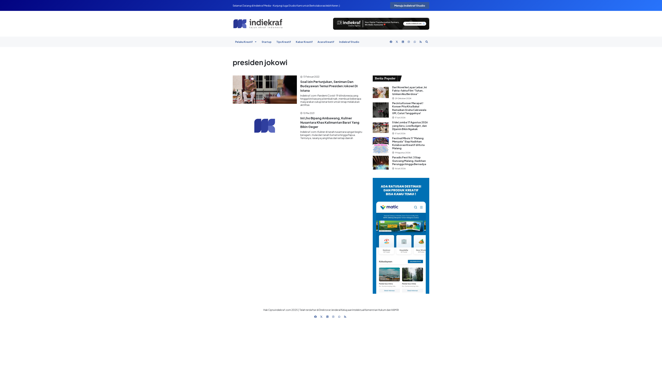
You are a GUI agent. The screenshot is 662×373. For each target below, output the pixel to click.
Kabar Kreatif (304, 41)
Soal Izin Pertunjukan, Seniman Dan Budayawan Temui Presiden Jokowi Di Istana (329, 86)
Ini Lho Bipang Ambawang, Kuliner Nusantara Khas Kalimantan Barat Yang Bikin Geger (329, 122)
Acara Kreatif (326, 41)
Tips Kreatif (283, 41)
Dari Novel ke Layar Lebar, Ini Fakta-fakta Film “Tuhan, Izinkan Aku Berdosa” (409, 90)
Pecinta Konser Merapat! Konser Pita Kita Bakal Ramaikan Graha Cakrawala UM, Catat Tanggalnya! (409, 108)
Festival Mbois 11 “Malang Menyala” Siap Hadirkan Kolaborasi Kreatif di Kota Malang (408, 143)
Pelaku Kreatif (244, 41)
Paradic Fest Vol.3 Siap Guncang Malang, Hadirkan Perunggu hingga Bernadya (409, 161)
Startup (267, 41)
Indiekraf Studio (349, 41)
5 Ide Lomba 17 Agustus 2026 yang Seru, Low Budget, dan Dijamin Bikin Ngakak (410, 126)
